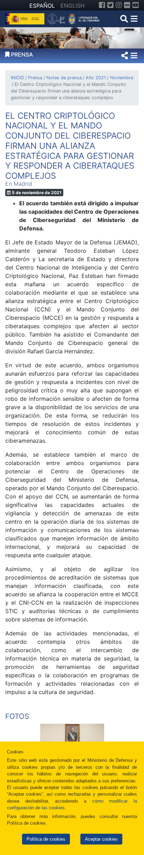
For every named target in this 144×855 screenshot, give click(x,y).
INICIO (17, 77)
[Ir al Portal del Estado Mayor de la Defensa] (73, 18)
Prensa (35, 77)
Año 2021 (96, 77)
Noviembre (121, 77)
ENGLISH (72, 5)
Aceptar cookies (101, 839)
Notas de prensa (63, 77)
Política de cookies (46, 839)
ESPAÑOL (42, 5)
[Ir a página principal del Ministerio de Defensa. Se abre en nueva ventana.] (25, 18)
